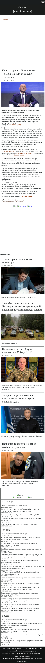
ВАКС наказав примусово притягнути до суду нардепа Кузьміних (21, 550)
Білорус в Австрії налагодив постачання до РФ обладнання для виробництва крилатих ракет (22, 567)
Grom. (22, 7)
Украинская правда (15, 125)
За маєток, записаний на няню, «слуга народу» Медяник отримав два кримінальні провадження (21, 556)
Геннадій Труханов (17, 200)
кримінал (33, 200)
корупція (24, 200)
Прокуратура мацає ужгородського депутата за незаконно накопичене (22, 641)
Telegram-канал (24, 656)
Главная (5, 19)
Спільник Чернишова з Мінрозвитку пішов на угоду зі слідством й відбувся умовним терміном (20, 538)
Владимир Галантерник (24, 153)
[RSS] (29, 206)
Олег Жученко (19, 155)
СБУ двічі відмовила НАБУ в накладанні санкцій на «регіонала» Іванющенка (20, 573)
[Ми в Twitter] (22, 206)
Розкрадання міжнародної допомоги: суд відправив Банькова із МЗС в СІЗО (19, 594)
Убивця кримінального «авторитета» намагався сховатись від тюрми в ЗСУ (22, 579)
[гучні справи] (11, 648)
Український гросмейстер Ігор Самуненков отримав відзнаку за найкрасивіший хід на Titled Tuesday (20, 609)
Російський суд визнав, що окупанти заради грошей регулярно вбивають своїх (20, 561)
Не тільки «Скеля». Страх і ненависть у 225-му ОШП (18, 350)
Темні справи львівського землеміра (17, 260)
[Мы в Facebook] (14, 497)
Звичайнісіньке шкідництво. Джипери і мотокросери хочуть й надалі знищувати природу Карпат (22, 306)
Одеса (9, 200)
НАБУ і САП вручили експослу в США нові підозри (20, 583)
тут (36, 651)
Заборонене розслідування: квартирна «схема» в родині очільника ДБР (18, 398)
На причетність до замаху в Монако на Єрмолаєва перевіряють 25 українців (19, 544)
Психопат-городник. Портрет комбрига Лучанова (19, 445)
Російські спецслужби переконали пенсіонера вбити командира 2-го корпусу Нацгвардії (20, 600)
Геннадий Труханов (8, 151)
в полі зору (20, 201)
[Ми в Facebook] (15, 206)
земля (29, 200)
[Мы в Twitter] (22, 497)
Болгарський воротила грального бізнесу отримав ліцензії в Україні (22, 636)
